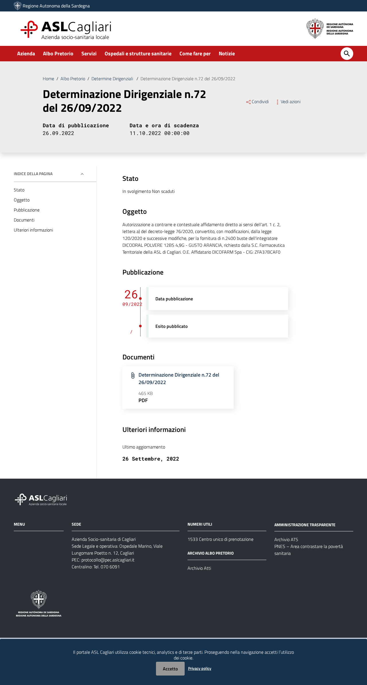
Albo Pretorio (58, 53)
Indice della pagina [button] (33, 174)
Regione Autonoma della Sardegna (56, 5)
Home (48, 78)
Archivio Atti (199, 568)
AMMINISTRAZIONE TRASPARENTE (304, 524)
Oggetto (22, 199)
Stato (19, 189)
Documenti (24, 219)
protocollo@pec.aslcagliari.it (107, 559)
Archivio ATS (286, 539)
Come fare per (195, 53)
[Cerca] (347, 53)
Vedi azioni (290, 101)
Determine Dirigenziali (112, 78)
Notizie (227, 53)
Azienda (26, 53)
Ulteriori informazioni (33, 229)
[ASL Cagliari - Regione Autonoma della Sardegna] (43, 498)
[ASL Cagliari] (18, 5)
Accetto (170, 668)
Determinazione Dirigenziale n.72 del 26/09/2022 (178, 378)
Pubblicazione (27, 209)
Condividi (260, 101)
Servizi (89, 53)
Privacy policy (199, 668)
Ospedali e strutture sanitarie (138, 53)
